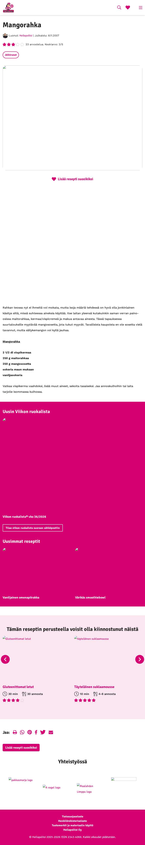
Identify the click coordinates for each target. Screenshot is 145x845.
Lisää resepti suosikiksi (21, 748)
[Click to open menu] (140, 7)
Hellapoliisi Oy (72, 830)
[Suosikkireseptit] (128, 8)
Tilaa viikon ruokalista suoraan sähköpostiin (33, 528)
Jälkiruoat (11, 54)
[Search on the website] (119, 8)
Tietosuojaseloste (72, 816)
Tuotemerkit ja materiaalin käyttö (72, 825)
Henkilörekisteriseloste (72, 821)
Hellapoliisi (25, 35)
